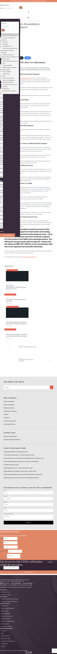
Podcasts (5, 86)
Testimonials (6, 74)
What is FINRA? (7, 71)
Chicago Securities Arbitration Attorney (16, 300)
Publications (6, 88)
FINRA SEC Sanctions (9, 408)
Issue (5, 508)
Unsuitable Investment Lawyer (11, 464)
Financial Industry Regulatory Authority (23, 78)
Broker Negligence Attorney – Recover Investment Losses (18, 468)
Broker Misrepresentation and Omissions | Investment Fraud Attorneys (21, 461)
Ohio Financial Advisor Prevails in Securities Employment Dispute (17, 335)
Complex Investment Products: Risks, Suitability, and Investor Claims (9, 57)
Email (1, 542)
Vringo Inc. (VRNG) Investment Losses (27, 346)
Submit (28, 522)
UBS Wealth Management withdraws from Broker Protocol (16, 287)
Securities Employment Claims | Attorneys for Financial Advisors (16, 323)
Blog (4, 76)
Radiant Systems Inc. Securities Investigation (26, 359)
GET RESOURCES (28, 572)
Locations (5, 42)
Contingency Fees (7, 46)
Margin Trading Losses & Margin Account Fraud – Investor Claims (20, 471)
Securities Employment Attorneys (12, 439)
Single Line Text (4, 551)
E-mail (5, 496)
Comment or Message (9, 514)
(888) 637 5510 (4, 5)
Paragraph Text (3, 559)
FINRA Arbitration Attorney (10, 61)
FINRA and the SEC (8, 82)
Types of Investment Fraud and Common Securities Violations (9, 50)
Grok (21, 57)
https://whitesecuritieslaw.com (29, 257)
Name (5, 490)
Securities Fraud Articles (9, 91)
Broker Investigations (8, 78)
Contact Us (6, 93)
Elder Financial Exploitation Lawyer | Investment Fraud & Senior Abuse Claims (23, 474)
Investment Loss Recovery (10, 84)
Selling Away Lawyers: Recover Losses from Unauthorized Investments (21, 477)
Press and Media (7, 65)
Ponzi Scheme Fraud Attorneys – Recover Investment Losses (19, 455)
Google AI (27, 57)
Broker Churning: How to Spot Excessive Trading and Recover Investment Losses (24, 458)
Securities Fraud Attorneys (10, 35)
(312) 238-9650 (16, 583)
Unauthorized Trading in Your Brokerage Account (16, 451)
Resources (5, 44)
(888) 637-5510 (4, 583)
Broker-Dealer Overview (9, 424)
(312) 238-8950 (27, 583)
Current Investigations (9, 80)
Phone (5, 502)
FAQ (4, 63)
